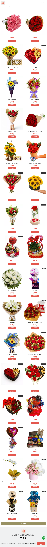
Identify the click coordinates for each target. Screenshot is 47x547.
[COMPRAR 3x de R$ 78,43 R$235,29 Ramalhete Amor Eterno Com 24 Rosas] (35, 24)
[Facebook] (21, 538)
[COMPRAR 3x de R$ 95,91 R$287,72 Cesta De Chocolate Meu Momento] (35, 406)
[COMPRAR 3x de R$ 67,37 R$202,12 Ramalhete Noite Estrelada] (12, 342)
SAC (32, 534)
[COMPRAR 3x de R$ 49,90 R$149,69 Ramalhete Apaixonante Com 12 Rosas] (35, 119)
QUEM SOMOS (14, 535)
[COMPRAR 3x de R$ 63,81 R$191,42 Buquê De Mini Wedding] (12, 278)
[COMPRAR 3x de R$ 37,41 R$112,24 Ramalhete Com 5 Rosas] (12, 119)
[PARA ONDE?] (41, 2)
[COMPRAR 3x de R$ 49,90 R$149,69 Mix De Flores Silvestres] (35, 87)
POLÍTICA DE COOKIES (31, 535)
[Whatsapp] (26, 538)
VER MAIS (23, 523)
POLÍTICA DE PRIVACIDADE (22, 535)
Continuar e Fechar (41, 543)
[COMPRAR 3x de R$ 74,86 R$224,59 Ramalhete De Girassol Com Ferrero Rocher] (12, 55)
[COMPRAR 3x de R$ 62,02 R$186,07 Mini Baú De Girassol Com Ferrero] (12, 151)
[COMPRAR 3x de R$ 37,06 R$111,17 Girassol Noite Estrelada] (12, 87)
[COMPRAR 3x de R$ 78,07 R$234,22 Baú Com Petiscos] (35, 438)
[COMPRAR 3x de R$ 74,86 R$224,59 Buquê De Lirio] (12, 310)
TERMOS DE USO (17, 534)
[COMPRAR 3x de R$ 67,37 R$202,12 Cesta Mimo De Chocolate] (35, 247)
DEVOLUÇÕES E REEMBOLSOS (26, 534)
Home (2, 6)
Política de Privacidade (12, 545)
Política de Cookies (23, 545)
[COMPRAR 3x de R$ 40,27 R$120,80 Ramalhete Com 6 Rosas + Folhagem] (35, 151)
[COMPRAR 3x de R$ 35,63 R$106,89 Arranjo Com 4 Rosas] (12, 215)
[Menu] (45, 2)
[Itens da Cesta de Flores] (43, 2)
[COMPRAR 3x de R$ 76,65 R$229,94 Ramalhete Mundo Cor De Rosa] (12, 24)
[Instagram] (23, 538)
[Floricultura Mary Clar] (23, 531)
